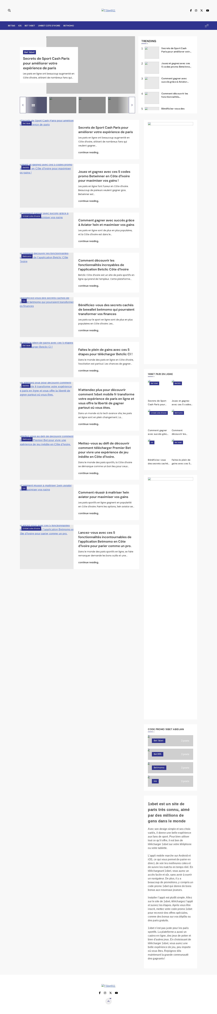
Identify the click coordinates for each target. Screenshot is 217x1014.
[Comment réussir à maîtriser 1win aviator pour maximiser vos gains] (47, 502)
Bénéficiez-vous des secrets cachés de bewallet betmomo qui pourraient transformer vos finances (106, 309)
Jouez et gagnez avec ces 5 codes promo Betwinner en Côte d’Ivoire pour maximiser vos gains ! (104, 176)
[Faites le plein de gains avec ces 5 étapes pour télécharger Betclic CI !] (47, 359)
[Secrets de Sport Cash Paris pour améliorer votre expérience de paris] (47, 139)
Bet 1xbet (30, 25)
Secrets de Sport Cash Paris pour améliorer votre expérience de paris (46, 63)
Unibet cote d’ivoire (49, 25)
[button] (23, 105)
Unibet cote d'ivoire (31, 216)
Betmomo (68, 25)
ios (19, 25)
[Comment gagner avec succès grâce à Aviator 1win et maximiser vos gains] (47, 230)
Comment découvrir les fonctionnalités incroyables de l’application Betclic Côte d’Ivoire (103, 264)
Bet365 (11, 25)
